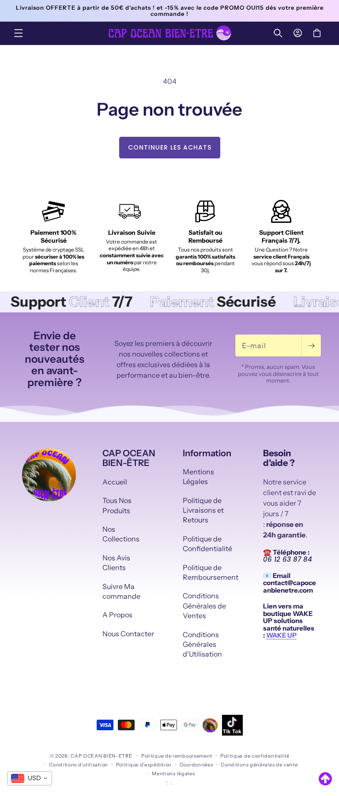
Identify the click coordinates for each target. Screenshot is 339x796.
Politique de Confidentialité (207, 543)
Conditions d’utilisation (78, 765)
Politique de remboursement (176, 756)
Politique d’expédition (144, 765)
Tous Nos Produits (117, 505)
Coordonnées (196, 765)
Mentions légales (173, 773)
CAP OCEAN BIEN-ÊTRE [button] (128, 458)
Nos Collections (120, 534)
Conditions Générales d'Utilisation (202, 644)
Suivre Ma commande (121, 591)
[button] (18, 33)
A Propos (117, 614)
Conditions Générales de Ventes (204, 605)
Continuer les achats (169, 147)
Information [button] (207, 453)
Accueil (114, 481)
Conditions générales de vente (259, 765)
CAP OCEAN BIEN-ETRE (101, 756)
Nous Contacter (128, 633)
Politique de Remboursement (210, 572)
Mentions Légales (198, 476)
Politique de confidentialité (255, 756)
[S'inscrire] (311, 345)
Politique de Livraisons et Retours (203, 510)
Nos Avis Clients (116, 562)
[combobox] (29, 778)
